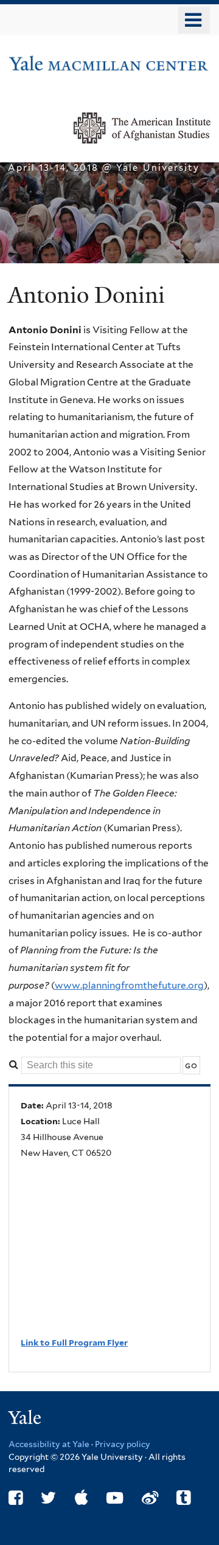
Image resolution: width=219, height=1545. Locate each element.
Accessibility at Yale (49, 1444)
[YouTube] (114, 1498)
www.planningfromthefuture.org (129, 985)
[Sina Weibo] (150, 1498)
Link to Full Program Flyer (74, 1342)
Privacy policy (122, 1444)
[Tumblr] (183, 1498)
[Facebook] (16, 1498)
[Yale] (26, 1419)
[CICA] (109, 65)
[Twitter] (48, 1498)
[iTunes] (81, 1498)
